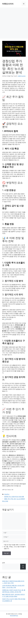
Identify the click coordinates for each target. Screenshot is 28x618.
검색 (3, 562)
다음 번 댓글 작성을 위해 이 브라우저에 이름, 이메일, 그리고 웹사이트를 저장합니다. (15, 546)
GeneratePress (14, 615)
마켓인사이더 (7, 4)
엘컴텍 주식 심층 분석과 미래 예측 (14, 496)
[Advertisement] (14, 22)
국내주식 (6, 494)
